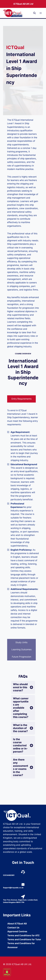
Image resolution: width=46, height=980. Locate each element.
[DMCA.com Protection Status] (23, 972)
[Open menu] (40, 13)
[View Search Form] (34, 13)
